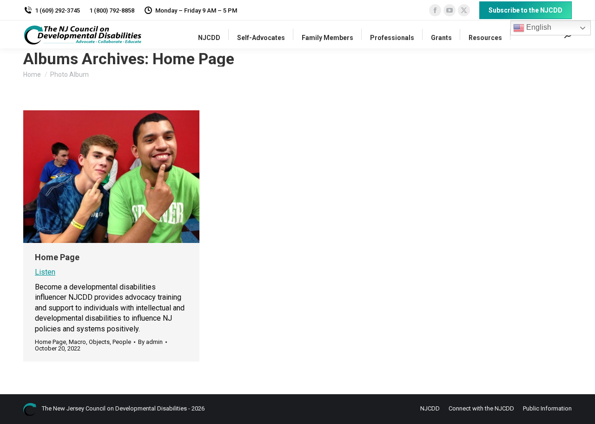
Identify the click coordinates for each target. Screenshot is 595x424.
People (121, 341)
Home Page (57, 257)
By (150, 342)
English (537, 27)
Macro (77, 341)
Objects (99, 341)
